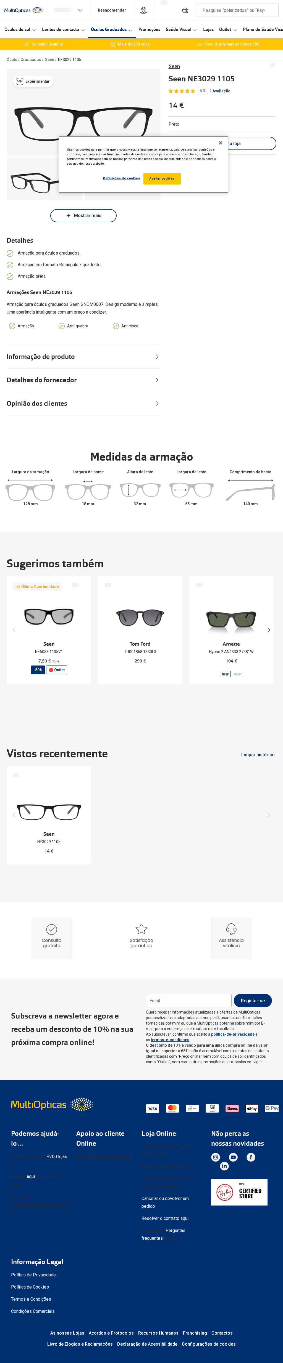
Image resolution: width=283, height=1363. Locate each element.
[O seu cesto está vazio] (185, 10)
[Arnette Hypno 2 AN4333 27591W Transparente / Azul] (237, 674)
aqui (31, 1176)
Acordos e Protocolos (111, 1333)
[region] (143, 164)
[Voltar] (14, 630)
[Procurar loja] (143, 10)
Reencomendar (112, 10)
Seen (49, 59)
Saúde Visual (178, 29)
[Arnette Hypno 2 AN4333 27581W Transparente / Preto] (225, 674)
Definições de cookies (121, 178)
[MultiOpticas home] (52, 1104)
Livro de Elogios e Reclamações (80, 1344)
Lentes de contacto (60, 29)
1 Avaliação (219, 91)
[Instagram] (215, 1157)
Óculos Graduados (109, 29)
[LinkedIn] (224, 1166)
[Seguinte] (268, 630)
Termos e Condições (31, 1299)
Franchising (195, 1333)
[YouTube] (233, 1157)
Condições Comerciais (33, 1311)
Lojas (208, 29)
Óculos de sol (17, 29)
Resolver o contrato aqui (165, 1218)
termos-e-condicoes (170, 1040)
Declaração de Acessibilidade (147, 1344)
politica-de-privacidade (233, 1034)
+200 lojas (57, 1156)
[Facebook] (251, 1157)
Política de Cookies (30, 1287)
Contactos (222, 1333)
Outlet (225, 29)
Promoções (149, 29)
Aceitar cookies (162, 178)
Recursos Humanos (158, 1333)
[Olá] (69, 10)
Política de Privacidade (33, 1275)
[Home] (23, 10)
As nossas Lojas (67, 1333)
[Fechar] (220, 143)
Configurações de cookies (209, 1344)
